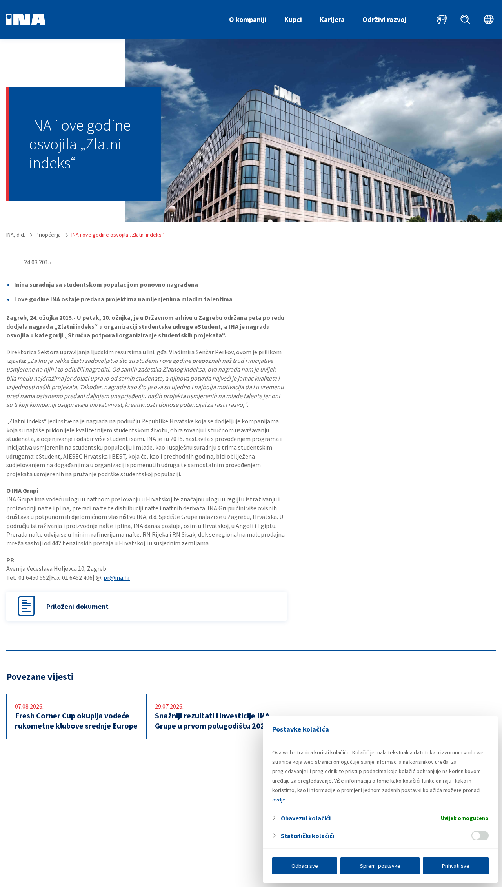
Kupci (293, 19)
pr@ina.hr (117, 577)
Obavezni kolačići (306, 818)
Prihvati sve (455, 865)
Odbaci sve (304, 865)
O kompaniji (248, 19)
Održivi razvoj (384, 19)
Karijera (332, 19)
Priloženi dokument (77, 606)
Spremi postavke (380, 865)
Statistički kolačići (307, 836)
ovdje (279, 799)
